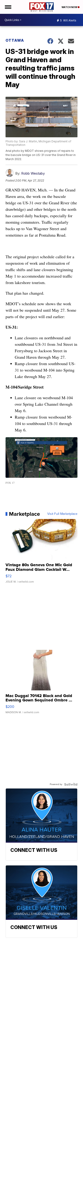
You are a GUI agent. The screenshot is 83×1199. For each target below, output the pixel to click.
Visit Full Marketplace (62, 514)
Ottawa (15, 40)
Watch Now (70, 7)
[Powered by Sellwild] (70, 784)
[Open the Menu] (7, 7)
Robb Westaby (33, 173)
